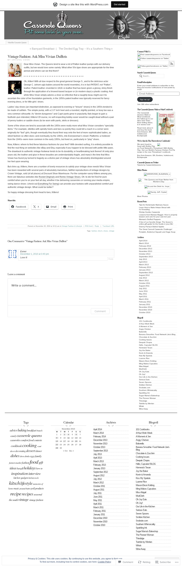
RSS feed (88, 226)
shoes (105, 231)
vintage (111, 231)
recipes (27, 494)
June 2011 (143, 291)
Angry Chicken (145, 329)
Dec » (71, 451)
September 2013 (146, 257)
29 (57, 448)
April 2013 (143, 262)
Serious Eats (144, 380)
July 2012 (143, 278)
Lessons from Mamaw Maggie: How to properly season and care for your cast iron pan (158, 216)
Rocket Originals (47, 177)
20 (76, 441)
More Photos (142, 196)
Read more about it (145, 128)
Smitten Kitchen (145, 385)
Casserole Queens (95, 35)
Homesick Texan (145, 348)
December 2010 (145, 307)
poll (32, 488)
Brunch (39, 430)
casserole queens (29, 435)
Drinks (27, 456)
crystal (39, 446)
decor (12, 451)
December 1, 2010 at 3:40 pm (34, 254)
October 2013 (144, 254)
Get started (119, 4)
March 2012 (144, 280)
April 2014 (143, 241)
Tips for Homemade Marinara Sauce (153, 205)
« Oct (65, 451)
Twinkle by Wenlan (146, 403)
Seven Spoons (145, 382)
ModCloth (143, 369)
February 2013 (145, 267)
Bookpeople (142, 136)
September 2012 (146, 272)
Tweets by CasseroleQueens (149, 165)
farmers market (15, 462)
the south (13, 500)
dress (22, 456)
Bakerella (143, 332)
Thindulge (143, 401)
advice (13, 430)
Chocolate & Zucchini (147, 337)
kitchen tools (33, 477)
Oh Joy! (142, 374)
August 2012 (144, 275)
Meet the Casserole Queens (17, 42)
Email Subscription (144, 82)
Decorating (20, 451)
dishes (14, 455)
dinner (39, 451)
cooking (29, 445)
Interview (34, 473)
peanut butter (25, 488)
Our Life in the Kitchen (148, 377)
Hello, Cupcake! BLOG (148, 345)
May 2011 (143, 294)
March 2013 (144, 265)
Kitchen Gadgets (21, 477)
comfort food (27, 440)
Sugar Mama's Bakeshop (149, 395)
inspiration (19, 473)
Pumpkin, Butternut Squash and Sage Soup (157, 232)
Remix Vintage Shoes (70, 177)
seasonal (38, 494)
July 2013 (143, 259)
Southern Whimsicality (148, 390)
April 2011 (143, 296)
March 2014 (144, 243)
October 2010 (144, 312)
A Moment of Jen (146, 326)
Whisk (141, 406)
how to (39, 468)
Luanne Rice (144, 358)
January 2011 (144, 304)
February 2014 (145, 246)
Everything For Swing (48, 184)
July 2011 (143, 288)
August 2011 (144, 286)
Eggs (32, 456)
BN (150, 132)
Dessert (30, 450)
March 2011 (144, 299)
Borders (159, 155)
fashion (94, 231)
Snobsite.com (144, 388)
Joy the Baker (144, 350)
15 (57, 441)
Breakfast (31, 430)
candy (13, 436)
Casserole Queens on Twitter (147, 162)
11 (68, 438)
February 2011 (145, 302)
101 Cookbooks (145, 321)
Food (34, 461)
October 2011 (144, 283)
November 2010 (145, 310)
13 (76, 438)
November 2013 (145, 251)
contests (38, 440)
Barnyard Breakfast (43, 48)
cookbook (16, 446)
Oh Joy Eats (144, 372)
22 (57, 445)
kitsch (100, 231)
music (16, 488)
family (38, 456)
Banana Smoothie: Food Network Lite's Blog (157, 334)
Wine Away (143, 409)
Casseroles (15, 440)
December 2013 (145, 249)
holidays (30, 467)
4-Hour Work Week (146, 324)
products (39, 488)
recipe (15, 493)
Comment (100, 311)
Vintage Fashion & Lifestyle (72, 226)
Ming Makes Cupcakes (148, 364)
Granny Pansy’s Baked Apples (151, 227)
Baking (22, 430)
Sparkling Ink (144, 393)
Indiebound (142, 134)
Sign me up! (145, 99)
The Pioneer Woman (147, 398)
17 (64, 441)
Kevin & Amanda (146, 353)
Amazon (144, 132)
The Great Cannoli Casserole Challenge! (155, 229)
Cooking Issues (145, 340)
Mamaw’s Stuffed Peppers (149, 219)
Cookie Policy (104, 562)
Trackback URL (108, 226)
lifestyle (26, 483)
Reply (97, 226)
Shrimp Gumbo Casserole (149, 212)
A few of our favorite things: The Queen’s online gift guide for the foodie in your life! (156, 223)
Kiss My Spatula (145, 356)
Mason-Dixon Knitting (147, 361)
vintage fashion (36, 500)
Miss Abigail (143, 366)
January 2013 (144, 270)
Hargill (20, 468)
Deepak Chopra (145, 342)
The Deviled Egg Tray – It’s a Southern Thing (84, 48)
